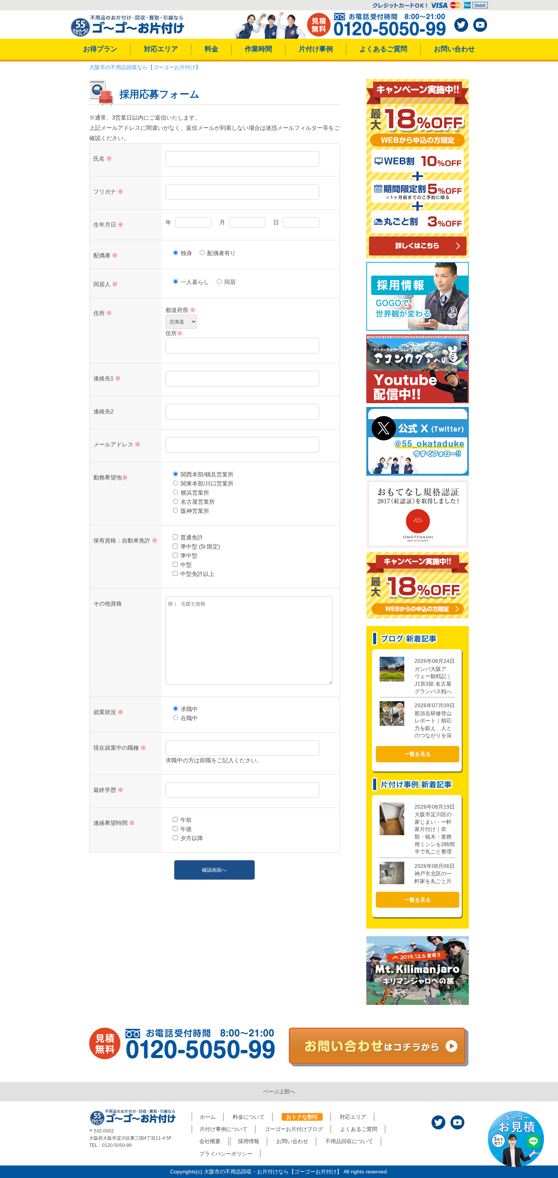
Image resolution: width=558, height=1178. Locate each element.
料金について (249, 1117)
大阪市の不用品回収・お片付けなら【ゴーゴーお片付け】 (273, 1172)
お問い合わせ (454, 49)
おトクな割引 (302, 1117)
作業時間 (258, 49)
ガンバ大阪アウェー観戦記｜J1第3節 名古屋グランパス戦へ (435, 676)
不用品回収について (349, 1141)
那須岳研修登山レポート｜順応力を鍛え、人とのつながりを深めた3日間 (435, 724)
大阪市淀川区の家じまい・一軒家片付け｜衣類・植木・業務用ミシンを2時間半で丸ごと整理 (435, 829)
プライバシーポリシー (225, 1154)
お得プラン (100, 49)
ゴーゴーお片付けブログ (294, 1129)
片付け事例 (316, 49)
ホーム (208, 1117)
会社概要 (210, 1141)
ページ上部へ (279, 1091)
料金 (211, 49)
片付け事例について (223, 1129)
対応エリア (161, 49)
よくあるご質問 (383, 49)
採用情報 (248, 1141)
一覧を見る (417, 754)
